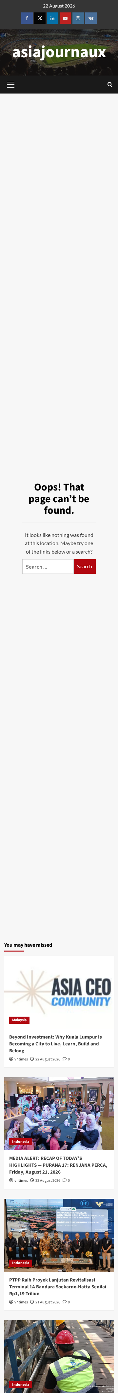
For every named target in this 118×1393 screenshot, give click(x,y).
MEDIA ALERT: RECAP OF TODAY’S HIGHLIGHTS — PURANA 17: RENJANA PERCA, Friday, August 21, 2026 (58, 1165)
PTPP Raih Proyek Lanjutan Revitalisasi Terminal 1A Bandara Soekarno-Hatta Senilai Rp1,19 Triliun (57, 1287)
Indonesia (20, 1141)
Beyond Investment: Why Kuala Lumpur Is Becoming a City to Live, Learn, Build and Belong (55, 1044)
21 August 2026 (47, 1302)
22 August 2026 (47, 1059)
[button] (110, 84)
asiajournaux (59, 52)
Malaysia (19, 1020)
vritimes (21, 1059)
